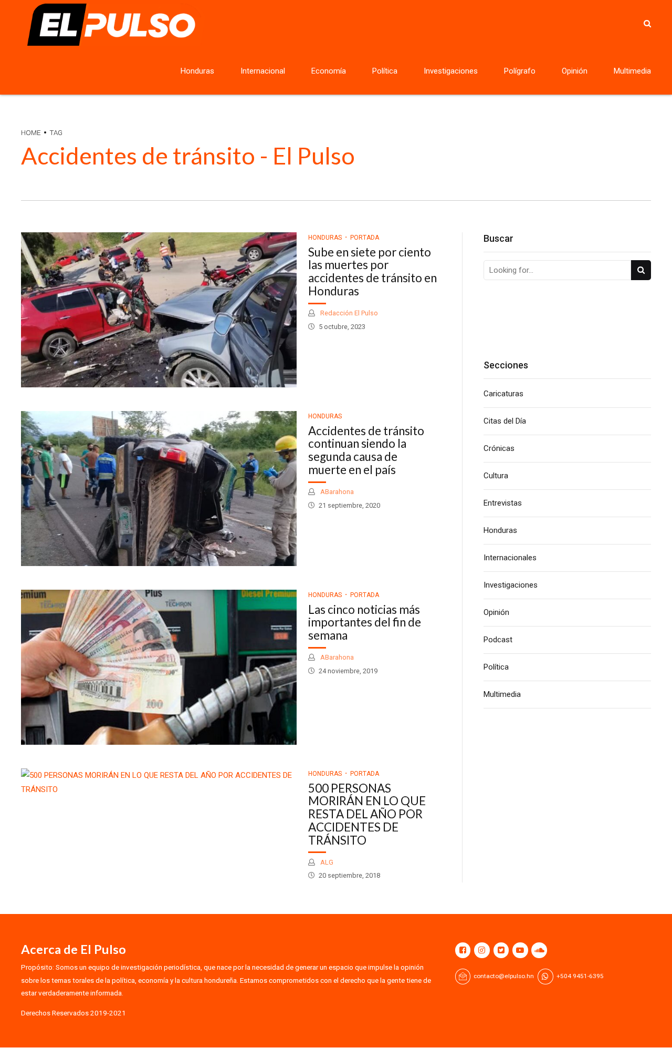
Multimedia (632, 71)
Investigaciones (451, 71)
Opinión (574, 71)
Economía (328, 71)
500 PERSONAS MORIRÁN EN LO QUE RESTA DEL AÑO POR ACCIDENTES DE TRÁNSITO (367, 814)
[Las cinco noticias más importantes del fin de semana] (159, 667)
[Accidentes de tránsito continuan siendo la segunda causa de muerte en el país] (159, 488)
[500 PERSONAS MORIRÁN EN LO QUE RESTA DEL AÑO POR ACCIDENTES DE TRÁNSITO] (159, 782)
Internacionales (510, 557)
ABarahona (336, 492)
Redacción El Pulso (348, 313)
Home (31, 132)
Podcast (498, 639)
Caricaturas (503, 393)
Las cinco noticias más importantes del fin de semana (364, 622)
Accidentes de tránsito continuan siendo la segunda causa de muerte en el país (366, 450)
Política (384, 71)
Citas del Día (505, 421)
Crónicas (499, 448)
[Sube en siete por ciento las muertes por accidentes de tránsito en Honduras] (159, 309)
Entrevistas (503, 503)
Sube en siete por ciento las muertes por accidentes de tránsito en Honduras (372, 271)
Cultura (496, 475)
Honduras (197, 71)
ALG (326, 862)
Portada (364, 237)
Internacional (262, 71)
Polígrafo (520, 71)
